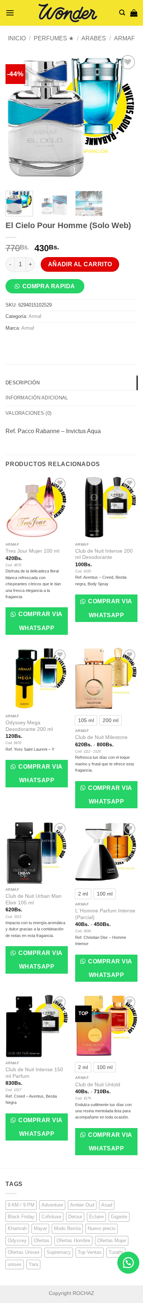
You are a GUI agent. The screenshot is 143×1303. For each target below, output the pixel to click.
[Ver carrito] (134, 13)
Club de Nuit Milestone (101, 737)
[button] (10, 13)
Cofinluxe (51, 1216)
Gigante (119, 1216)
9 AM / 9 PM (21, 1205)
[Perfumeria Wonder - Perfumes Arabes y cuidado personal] (67, 13)
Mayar (40, 1228)
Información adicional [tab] (37, 397)
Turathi (116, 1252)
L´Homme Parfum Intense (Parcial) (105, 914)
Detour (75, 1216)
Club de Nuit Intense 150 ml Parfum (34, 1073)
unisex (15, 1264)
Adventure (52, 1205)
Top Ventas (90, 1252)
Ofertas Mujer (111, 1240)
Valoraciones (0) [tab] (28, 413)
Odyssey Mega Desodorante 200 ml (29, 726)
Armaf (124, 38)
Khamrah (17, 1228)
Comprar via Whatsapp (40, 621)
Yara (33, 1264)
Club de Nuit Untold (97, 1084)
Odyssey (17, 1240)
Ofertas (42, 1240)
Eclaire (96, 1216)
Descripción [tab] (23, 382)
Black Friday (21, 1216)
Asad (106, 1205)
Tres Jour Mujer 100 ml (32, 551)
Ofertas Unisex (24, 1252)
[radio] (86, 720)
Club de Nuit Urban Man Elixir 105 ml (34, 899)
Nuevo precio (101, 1228)
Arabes (93, 38)
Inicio (17, 38)
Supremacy (59, 1252)
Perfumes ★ (54, 38)
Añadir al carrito (80, 264)
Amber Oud (82, 1205)
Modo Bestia (67, 1228)
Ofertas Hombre (73, 1240)
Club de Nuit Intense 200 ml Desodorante (104, 554)
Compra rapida (48, 286)
